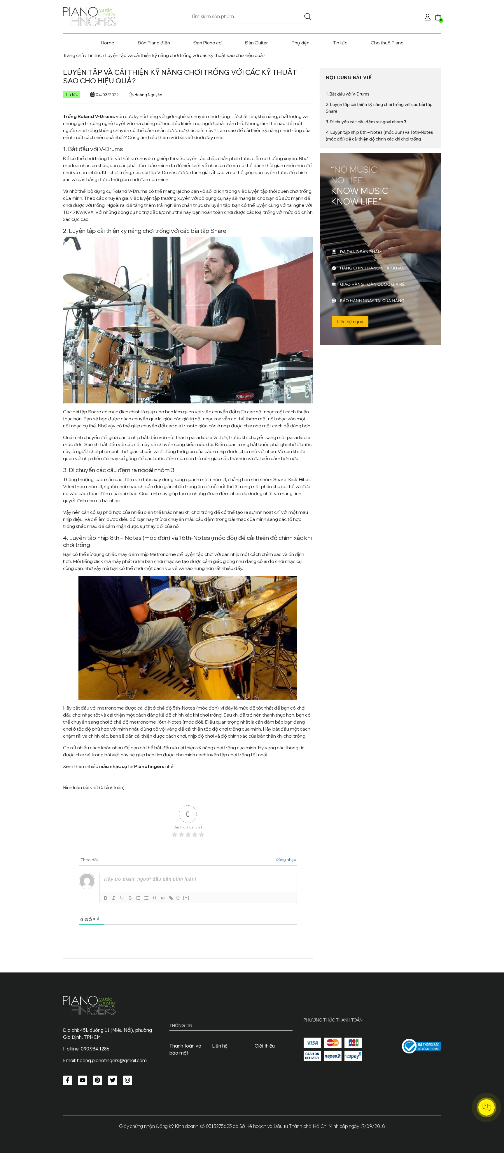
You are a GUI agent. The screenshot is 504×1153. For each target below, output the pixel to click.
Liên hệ (220, 1046)
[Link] (171, 897)
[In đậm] (105, 897)
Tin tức (340, 43)
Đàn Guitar (256, 43)
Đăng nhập (286, 859)
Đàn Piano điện (154, 43)
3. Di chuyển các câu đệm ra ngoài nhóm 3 (366, 121)
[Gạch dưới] (122, 897)
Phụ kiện (300, 43)
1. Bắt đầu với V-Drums (348, 94)
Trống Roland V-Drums (89, 116)
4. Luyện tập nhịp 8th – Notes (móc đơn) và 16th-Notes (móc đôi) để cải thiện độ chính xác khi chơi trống (379, 135)
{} (178, 897)
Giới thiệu (265, 1046)
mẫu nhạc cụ (113, 766)
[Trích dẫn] (154, 897)
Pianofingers (149, 766)
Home (107, 43)
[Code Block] (162, 897)
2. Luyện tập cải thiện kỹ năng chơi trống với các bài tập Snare (379, 108)
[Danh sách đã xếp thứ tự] (138, 897)
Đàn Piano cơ (207, 43)
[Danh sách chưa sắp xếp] (146, 897)
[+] (186, 897)
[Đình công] (130, 897)
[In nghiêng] (113, 897)
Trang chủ (73, 55)
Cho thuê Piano (387, 43)
